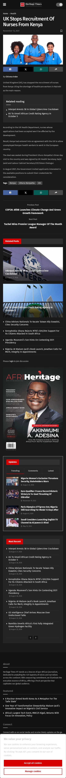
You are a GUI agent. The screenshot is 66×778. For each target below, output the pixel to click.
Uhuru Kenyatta (27, 183)
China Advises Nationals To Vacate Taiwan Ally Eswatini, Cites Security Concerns (31, 569)
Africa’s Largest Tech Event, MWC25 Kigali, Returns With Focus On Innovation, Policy (32, 714)
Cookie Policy (19, 755)
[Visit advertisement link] (33, 409)
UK (39, 183)
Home (5, 14)
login (11, 361)
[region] (33, 756)
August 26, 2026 (12, 314)
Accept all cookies (33, 763)
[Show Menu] (4, 4)
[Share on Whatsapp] (41, 69)
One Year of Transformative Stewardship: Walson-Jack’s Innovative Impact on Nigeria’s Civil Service (32, 707)
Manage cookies (33, 771)
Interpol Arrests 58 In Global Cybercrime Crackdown (33, 109)
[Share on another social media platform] (56, 69)
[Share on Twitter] (25, 69)
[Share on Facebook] (10, 69)
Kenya (13, 183)
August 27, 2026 (12, 278)
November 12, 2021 (11, 31)
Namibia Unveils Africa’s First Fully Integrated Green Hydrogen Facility (30, 625)
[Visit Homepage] (31, 5)
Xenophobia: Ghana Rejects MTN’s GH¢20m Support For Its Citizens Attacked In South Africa (32, 332)
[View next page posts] (35, 638)
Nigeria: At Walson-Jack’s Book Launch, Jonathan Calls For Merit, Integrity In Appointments (33, 350)
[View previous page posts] (30, 638)
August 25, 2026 (16, 618)
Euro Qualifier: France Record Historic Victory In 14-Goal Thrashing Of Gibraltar (39, 494)
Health (13, 14)
